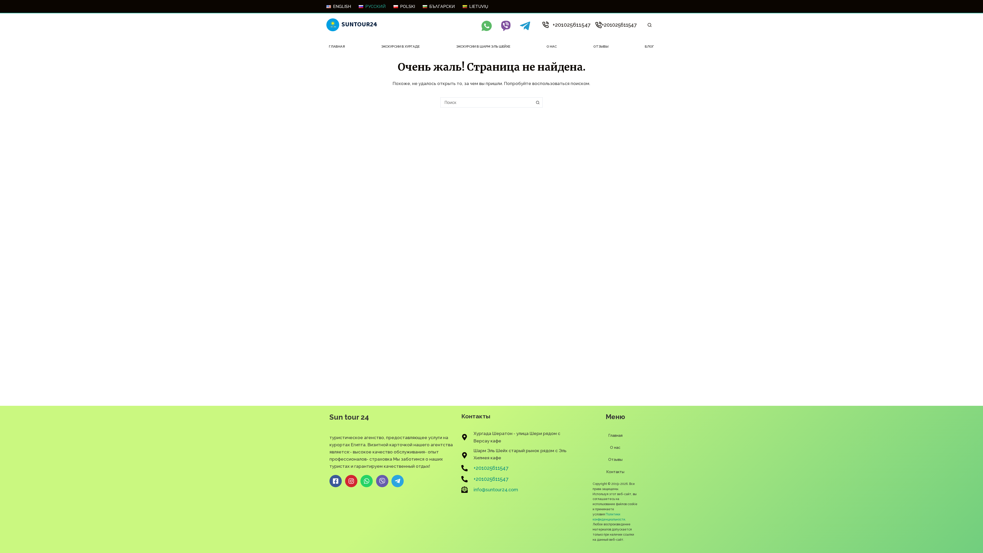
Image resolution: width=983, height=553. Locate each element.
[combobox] (487, 102)
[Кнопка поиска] (537, 102)
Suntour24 (359, 24)
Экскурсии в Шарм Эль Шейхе (483, 46)
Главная (337, 46)
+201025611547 (571, 25)
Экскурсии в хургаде (400, 46)
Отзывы (600, 46)
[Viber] (506, 26)
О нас (552, 46)
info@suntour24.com (496, 489)
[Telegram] (525, 26)
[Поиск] (649, 25)
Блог (649, 46)
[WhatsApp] (487, 26)
